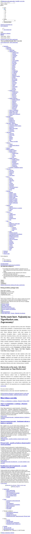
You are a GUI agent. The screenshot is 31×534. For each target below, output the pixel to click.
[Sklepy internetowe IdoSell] (7, 532)
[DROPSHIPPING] (5, 311)
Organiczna (14, 166)
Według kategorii (13, 98)
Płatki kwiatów (12, 225)
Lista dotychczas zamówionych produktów (10, 265)
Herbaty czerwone (13, 196)
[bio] (2, 310)
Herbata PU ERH (13, 198)
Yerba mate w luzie (13, 111)
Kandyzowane (12, 218)
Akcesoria (8, 132)
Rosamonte (14, 80)
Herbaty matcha (10, 149)
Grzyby (11, 245)
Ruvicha (14, 89)
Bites (10, 210)
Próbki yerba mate (13, 112)
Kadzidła (11, 242)
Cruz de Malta (15, 60)
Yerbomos (11, 129)
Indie (10, 182)
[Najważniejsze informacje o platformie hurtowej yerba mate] (15, 393)
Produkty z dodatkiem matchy (16, 167)
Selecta (13, 81)
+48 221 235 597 (7, 527)
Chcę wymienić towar (11, 495)
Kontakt (8, 497)
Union (13, 85)
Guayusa (8, 168)
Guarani (14, 64)
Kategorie (5, 46)
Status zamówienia (10, 490)
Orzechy (11, 226)
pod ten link (3, 385)
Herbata (11, 137)
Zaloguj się (3, 24)
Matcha (11, 138)
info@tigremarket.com (8, 529)
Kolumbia (11, 185)
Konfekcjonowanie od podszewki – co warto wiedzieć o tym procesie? (14, 466)
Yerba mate (8, 48)
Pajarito (14, 77)
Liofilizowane (12, 214)
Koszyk (8, 502)
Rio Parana (14, 78)
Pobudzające (15, 105)
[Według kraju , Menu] (16, 152)
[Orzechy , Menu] (13, 226)
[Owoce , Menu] (10, 212)
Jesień (10, 248)
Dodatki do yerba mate (14, 223)
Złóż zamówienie (14, 39)
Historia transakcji (10, 506)
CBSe (13, 58)
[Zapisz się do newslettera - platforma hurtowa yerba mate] (14, 394)
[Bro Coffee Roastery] (6, 306)
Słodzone (14, 101)
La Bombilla (15, 71)
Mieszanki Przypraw (14, 235)
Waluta (5, 19)
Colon (13, 59)
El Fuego (14, 61)
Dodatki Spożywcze (13, 236)
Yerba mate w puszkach (14, 114)
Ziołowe (14, 102)
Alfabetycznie (12, 51)
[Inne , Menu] (9, 221)
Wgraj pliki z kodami (5, 290)
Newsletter (8, 508)
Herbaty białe (12, 197)
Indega (13, 65)
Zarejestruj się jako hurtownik (13, 500)
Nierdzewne (12, 122)
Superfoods (11, 238)
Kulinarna (14, 161)
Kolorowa (14, 165)
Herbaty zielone (12, 195)
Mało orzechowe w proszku (15, 208)
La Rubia (14, 73)
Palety (10, 146)
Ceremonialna (15, 163)
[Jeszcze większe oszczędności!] (8, 309)
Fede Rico (14, 63)
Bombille (8, 116)
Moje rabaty (9, 507)
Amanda (14, 54)
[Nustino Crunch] (5, 305)
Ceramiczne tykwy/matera (15, 125)
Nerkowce (14, 228)
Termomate (11, 131)
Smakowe (14, 103)
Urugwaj (14, 97)
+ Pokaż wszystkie (13, 141)
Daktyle (11, 215)
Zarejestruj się (9, 24)
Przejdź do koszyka (5, 39)
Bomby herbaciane (13, 202)
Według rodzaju (12, 158)
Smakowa (11, 172)
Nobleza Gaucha (16, 76)
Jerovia (13, 67)
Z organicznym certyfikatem (15, 234)
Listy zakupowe (4, 26)
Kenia (10, 189)
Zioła (10, 231)
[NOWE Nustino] (5, 304)
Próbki (10, 174)
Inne (10, 140)
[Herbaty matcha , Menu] (14, 149)
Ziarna (10, 240)
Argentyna (14, 93)
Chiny (13, 154)
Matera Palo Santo (13, 128)
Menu (2, 280)
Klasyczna (11, 171)
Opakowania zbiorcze (14, 145)
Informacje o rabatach (5, 33)
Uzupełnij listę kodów (6, 294)
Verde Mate (14, 86)
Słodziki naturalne (13, 232)
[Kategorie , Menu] (8, 46)
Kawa (10, 136)
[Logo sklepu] (12, 1)
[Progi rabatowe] (15, 486)
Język (4, 7)
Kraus (13, 68)
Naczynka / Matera (10, 123)
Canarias (14, 56)
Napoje (11, 115)
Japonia (14, 155)
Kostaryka (11, 184)
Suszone (11, 217)
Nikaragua (11, 180)
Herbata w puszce (13, 201)
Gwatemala (11, 188)
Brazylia (14, 94)
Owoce (8, 212)
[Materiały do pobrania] (15, 485)
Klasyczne (14, 107)
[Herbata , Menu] (10, 191)
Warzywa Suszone (13, 239)
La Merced (14, 72)
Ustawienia (3, 283)
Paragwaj (14, 95)
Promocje (5, 251)
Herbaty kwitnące (13, 200)
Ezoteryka (11, 243)
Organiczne (14, 106)
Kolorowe (11, 119)
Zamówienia (6, 489)
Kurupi (13, 69)
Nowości (5, 252)
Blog (2, 398)
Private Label (6, 253)
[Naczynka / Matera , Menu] (15, 123)
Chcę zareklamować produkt (12, 493)
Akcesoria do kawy (13, 187)
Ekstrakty (11, 247)
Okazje (8, 142)
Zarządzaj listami (4, 263)
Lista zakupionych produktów (13, 504)
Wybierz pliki (11, 291)
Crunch (11, 209)
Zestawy (8, 148)
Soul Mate (14, 82)
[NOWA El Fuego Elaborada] (8, 308)
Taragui (14, 84)
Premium (14, 108)
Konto (2, 282)
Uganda (11, 183)
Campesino (14, 55)
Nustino (8, 205)
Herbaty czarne (12, 193)
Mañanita (14, 75)
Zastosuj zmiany (7, 22)
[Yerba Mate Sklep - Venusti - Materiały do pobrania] (13, 313)
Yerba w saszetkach (13, 110)
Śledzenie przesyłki (10, 491)
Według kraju (12, 90)
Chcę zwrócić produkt (11, 494)
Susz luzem (11, 175)
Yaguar (13, 88)
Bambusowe (12, 120)
